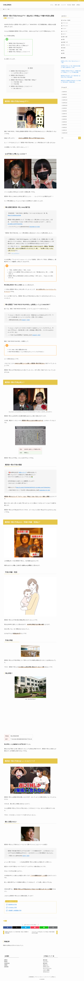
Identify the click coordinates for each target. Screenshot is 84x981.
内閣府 (5, 964)
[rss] (78, 0)
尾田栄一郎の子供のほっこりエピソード (21, 86)
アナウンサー (65, 25)
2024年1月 (64, 97)
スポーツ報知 (46, 970)
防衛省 (5, 961)
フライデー (45, 961)
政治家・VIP (65, 42)
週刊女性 (45, 963)
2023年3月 (64, 124)
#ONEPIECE (31, 487)
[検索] (80, 0)
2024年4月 (64, 91)
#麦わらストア (23, 472)
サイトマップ (47, 976)
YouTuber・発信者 (66, 20)
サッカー (64, 28)
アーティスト (65, 23)
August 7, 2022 (26, 320)
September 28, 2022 (44, 490)
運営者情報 (31, 976)
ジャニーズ (65, 31)
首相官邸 (6, 966)
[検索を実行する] (79, 138)
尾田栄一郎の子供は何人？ (18, 75)
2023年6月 (64, 116)
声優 (63, 39)
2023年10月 (64, 105)
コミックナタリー (15, 253)
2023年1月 (64, 130)
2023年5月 (64, 119)
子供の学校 (16, 84)
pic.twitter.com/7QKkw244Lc (43, 487)
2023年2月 (64, 127)
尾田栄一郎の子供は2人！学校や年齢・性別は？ (23, 80)
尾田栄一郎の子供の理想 (19, 77)
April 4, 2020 (26, 855)
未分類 (64, 47)
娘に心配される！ (18, 88)
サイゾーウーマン (47, 968)
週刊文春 (45, 959)
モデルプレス (46, 971)
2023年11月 (64, 102)
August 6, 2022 (36, 335)
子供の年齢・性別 (18, 82)
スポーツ (64, 34)
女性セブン (45, 964)
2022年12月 (64, 132)
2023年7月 (64, 113)
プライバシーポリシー (39, 976)
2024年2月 (64, 94)
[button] (7, 927)
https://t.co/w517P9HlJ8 (22, 487)
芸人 (63, 50)
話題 (5, 920)
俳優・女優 (65, 36)
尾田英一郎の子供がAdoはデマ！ (19, 71)
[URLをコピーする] (53, 927)
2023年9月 (64, 108)
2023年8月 (64, 110)
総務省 (5, 959)
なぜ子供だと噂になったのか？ (21, 73)
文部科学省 (6, 963)
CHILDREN (7, 5)
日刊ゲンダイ (46, 966)
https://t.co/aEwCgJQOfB (14, 215)
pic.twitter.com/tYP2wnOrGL (15, 224)
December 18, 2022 (34, 226)
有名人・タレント (66, 44)
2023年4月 (64, 121)
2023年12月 (64, 100)
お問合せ (53, 976)
